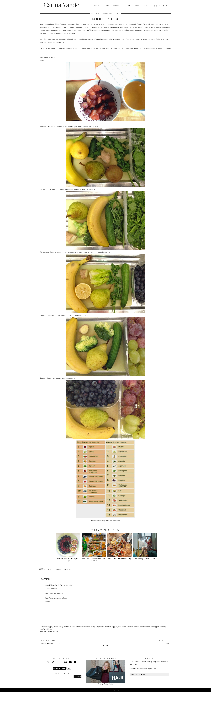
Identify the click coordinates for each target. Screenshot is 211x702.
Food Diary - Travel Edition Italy (119, 558)
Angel (47, 585)
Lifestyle (59, 569)
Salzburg (67, 569)
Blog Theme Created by (105, 690)
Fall (47, 569)
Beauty (116, 6)
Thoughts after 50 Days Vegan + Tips (68, 559)
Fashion (127, 6)
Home (96, 6)
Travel (147, 6)
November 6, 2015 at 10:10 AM (61, 585)
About (106, 6)
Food (137, 6)
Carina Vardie (61, 5)
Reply (47, 601)
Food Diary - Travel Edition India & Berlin (94, 559)
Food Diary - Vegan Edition (145, 558)
